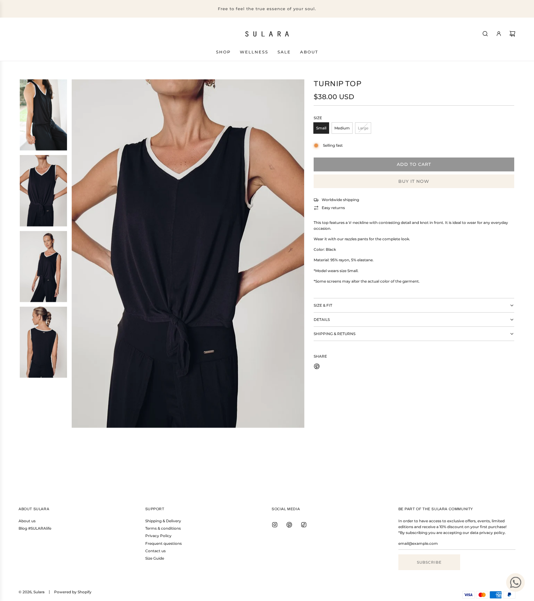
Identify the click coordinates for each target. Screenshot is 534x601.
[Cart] (512, 33)
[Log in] (499, 33)
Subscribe (429, 562)
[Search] (485, 33)
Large (363, 128)
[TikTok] (304, 525)
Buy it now (413, 181)
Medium (342, 128)
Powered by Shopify (72, 592)
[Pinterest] (289, 525)
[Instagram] (275, 525)
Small (321, 128)
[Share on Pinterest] (317, 367)
